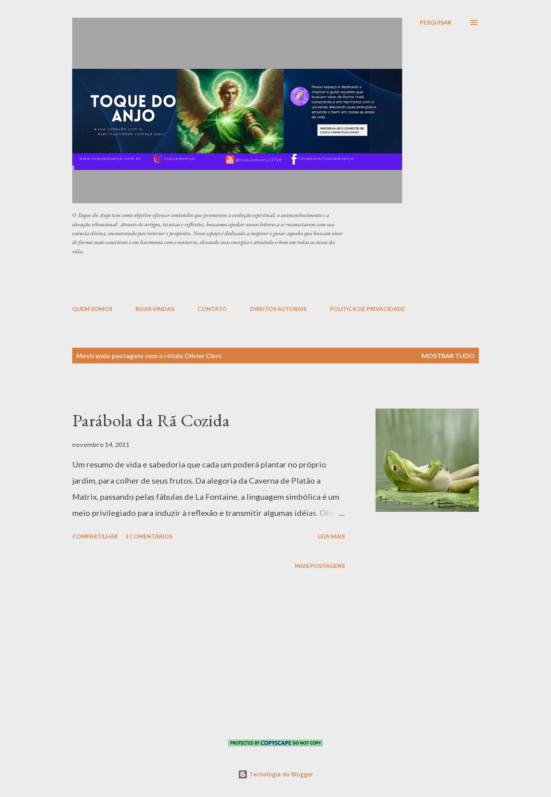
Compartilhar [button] (95, 536)
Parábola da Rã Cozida (151, 420)
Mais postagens (320, 565)
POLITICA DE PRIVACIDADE (367, 308)
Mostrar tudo (448, 355)
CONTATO (212, 308)
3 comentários (148, 536)
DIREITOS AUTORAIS (278, 308)
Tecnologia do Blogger (280, 774)
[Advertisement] (267, 279)
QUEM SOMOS (92, 308)
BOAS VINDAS (155, 308)
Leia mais (331, 536)
